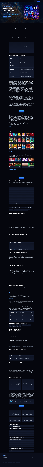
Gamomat (23, 210)
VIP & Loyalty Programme (25, 46)
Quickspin (11, 210)
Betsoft (26, 210)
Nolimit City (29, 207)
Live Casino (13, 457)
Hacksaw (22, 207)
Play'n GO (19, 207)
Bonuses (23, 456)
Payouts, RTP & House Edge (14, 46)
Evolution (26, 207)
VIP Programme (24, 457)
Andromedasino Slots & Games (14, 45)
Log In (35, 1)
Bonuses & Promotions (25, 44)
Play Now (5, 16)
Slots (12, 456)
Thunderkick (19, 210)
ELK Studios (14, 210)
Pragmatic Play (11, 207)
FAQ (32, 457)
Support (33, 456)
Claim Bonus (9, 16)
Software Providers (25, 45)
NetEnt (15, 207)
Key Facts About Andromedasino (14, 44)
